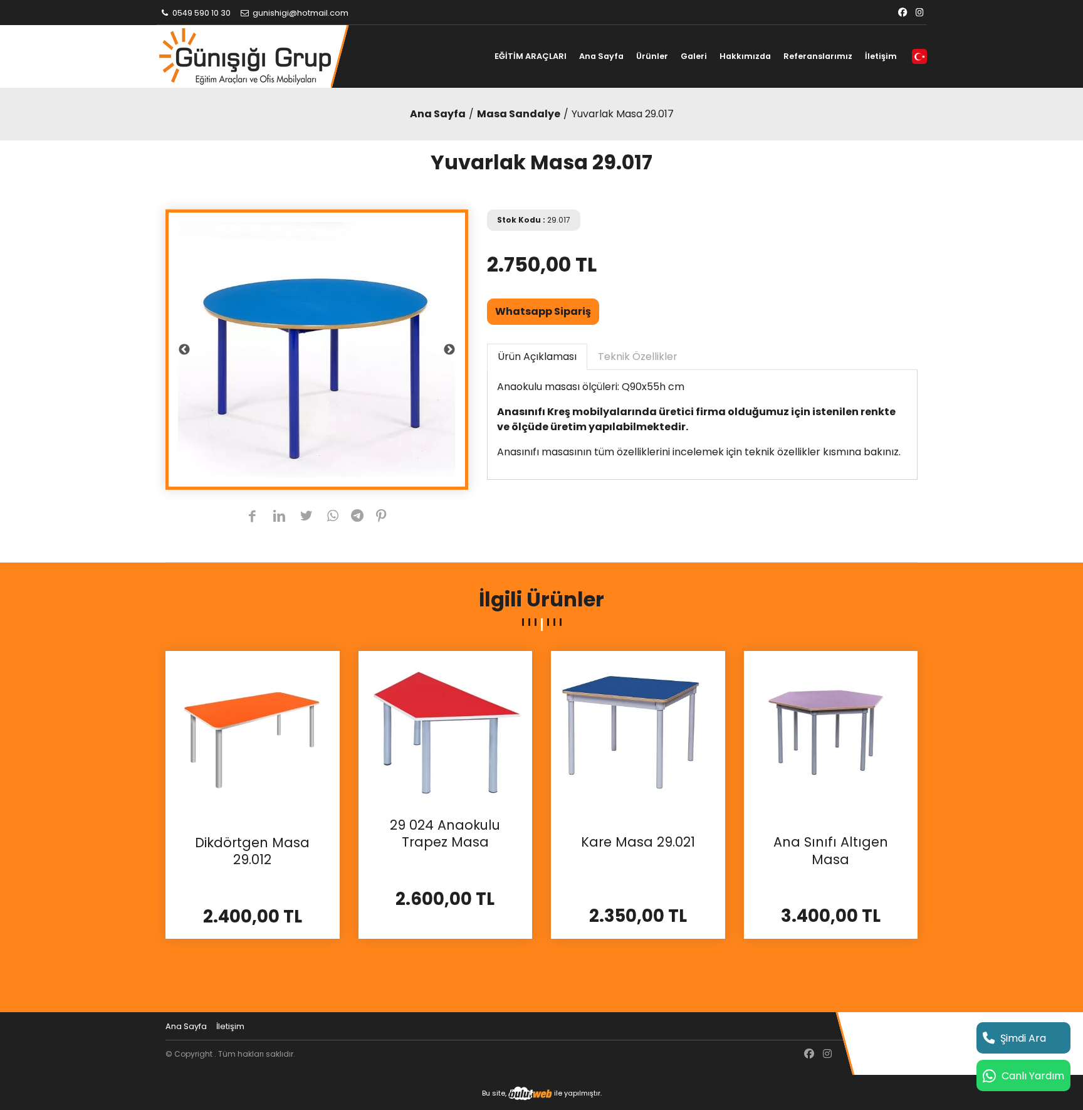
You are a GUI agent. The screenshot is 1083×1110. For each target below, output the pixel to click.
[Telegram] (357, 517)
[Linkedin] (279, 517)
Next (449, 350)
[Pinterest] (381, 517)
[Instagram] (920, 13)
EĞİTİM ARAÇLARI (530, 56)
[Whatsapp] (333, 517)
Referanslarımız (817, 56)
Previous (184, 350)
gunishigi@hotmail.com (299, 13)
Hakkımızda (745, 56)
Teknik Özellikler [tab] (638, 356)
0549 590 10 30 (200, 13)
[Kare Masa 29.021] (638, 736)
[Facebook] (902, 13)
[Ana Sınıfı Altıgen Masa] (831, 736)
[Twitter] (306, 517)
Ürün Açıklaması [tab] (537, 356)
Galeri (694, 56)
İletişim (881, 56)
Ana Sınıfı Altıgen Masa (830, 850)
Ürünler (652, 56)
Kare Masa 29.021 (638, 842)
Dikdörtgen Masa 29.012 (252, 851)
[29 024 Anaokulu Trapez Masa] (445, 728)
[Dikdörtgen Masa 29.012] (252, 737)
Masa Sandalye (518, 114)
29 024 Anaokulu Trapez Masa (445, 834)
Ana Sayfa (601, 56)
